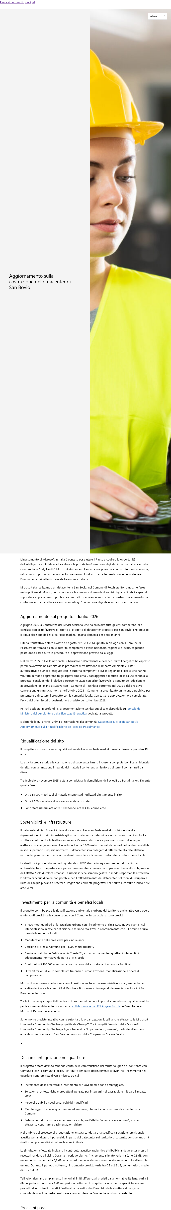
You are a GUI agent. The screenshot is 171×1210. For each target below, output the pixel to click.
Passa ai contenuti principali (17, 2)
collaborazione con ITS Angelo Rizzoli (96, 1006)
